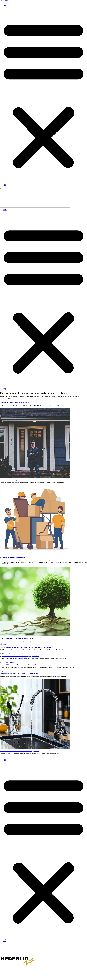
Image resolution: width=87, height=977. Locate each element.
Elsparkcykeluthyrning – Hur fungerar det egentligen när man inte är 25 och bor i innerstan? (26, 647)
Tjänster (4, 209)
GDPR (4, 5)
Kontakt (4, 4)
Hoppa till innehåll (4, 0)
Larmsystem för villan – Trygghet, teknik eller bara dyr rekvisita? (18, 480)
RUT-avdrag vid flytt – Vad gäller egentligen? (12, 557)
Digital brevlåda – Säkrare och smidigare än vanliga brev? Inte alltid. (19, 673)
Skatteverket (58, 667)
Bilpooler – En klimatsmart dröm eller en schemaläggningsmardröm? (19, 656)
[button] (43, 94)
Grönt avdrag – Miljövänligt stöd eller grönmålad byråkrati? (17, 638)
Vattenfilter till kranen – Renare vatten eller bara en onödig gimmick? (19, 751)
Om (3, 2)
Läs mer (1, 407)
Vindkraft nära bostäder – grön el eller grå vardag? (14, 402)
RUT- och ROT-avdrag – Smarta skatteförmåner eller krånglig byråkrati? (20, 664)
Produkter (5, 210)
